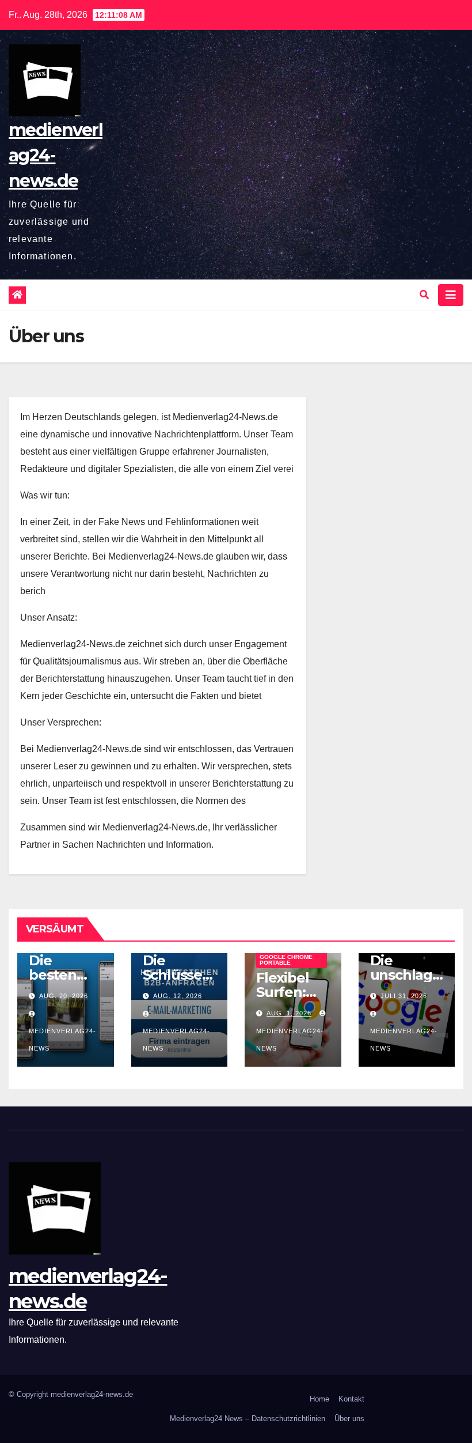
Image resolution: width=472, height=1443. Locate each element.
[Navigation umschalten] (450, 295)
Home (319, 1399)
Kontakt (351, 1399)
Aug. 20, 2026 (63, 995)
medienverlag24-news (62, 1040)
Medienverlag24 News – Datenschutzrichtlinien (247, 1418)
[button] (424, 295)
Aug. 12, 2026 (177, 995)
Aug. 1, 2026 (289, 1013)
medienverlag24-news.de (55, 155)
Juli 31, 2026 (403, 995)
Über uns (349, 1418)
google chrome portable (286, 960)
